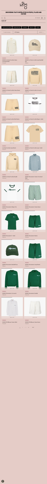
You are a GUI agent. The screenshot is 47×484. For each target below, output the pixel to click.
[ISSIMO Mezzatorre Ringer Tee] (12, 192)
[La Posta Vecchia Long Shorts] (12, 133)
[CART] (44, 18)
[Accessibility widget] (2, 481)
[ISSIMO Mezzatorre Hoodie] (35, 279)
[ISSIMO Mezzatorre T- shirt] (12, 221)
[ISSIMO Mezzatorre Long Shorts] (35, 250)
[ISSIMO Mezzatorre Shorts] (35, 221)
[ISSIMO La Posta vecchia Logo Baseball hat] (35, 45)
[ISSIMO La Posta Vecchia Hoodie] (12, 162)
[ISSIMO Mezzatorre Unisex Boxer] (35, 192)
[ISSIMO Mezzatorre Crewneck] (12, 279)
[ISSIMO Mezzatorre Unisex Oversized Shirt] (35, 162)
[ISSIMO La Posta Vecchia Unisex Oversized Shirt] (12, 45)
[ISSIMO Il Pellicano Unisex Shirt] (12, 308)
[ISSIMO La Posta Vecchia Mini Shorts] (12, 104)
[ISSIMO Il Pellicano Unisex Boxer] (35, 308)
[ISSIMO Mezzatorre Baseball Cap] (12, 250)
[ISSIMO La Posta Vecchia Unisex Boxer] (12, 76)
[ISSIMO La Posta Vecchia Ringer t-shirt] (35, 104)
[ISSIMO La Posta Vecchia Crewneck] (35, 76)
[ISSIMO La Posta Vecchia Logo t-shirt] (35, 133)
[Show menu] (2, 18)
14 (28, 327)
